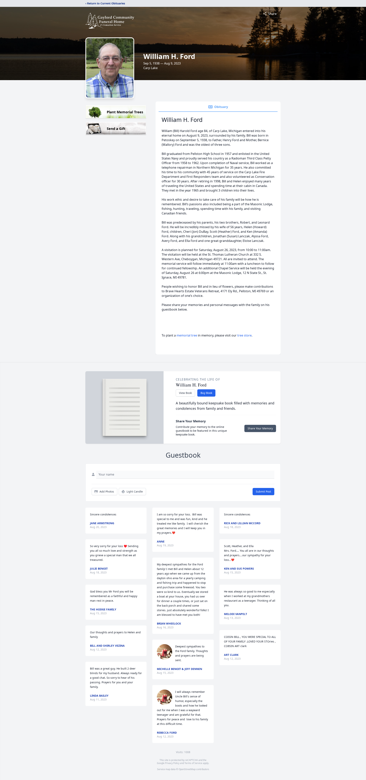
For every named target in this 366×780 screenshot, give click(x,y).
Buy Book (206, 393)
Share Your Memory (260, 428)
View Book (185, 393)
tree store (244, 335)
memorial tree (187, 335)
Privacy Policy (172, 763)
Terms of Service (193, 763)
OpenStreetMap (187, 769)
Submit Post (263, 491)
